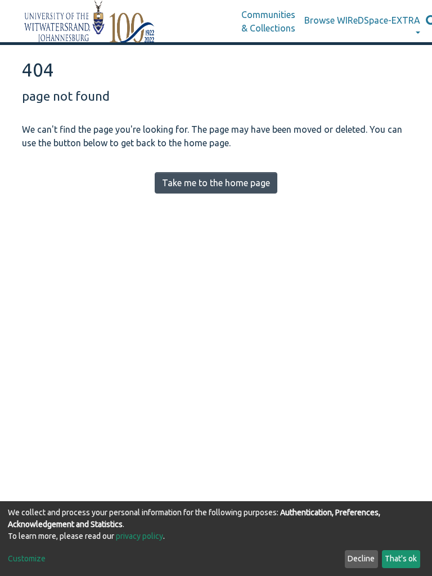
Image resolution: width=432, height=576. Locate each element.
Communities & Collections (268, 21)
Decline (361, 558)
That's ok (401, 558)
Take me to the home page (216, 183)
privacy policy (139, 536)
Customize (27, 558)
